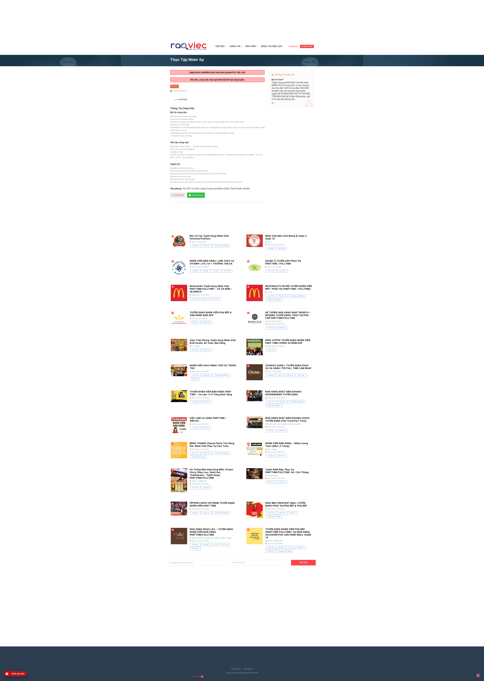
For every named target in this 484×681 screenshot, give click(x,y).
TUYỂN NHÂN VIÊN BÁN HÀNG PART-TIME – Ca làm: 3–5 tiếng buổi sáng (211, 393)
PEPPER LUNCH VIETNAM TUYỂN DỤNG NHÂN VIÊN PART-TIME (212, 504)
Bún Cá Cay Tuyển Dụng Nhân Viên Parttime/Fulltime (209, 237)
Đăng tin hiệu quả (271, 46)
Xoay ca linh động (274, 300)
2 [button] (274, 103)
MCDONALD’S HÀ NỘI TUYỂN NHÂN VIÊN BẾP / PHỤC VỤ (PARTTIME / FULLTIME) (288, 287)
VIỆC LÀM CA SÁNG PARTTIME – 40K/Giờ (208, 419)
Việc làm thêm (236, 669)
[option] (291, 89)
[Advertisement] (242, 19)
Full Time (195, 246)
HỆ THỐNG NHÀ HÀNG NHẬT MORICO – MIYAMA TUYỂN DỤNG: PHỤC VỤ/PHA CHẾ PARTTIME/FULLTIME (288, 315)
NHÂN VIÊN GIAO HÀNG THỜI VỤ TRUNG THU (213, 367)
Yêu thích (179, 195)
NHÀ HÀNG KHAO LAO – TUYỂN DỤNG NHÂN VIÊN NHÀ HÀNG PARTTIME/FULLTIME (211, 532)
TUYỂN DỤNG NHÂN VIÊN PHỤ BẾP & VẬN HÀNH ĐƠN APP (211, 314)
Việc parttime (248, 669)
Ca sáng (270, 248)
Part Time (174, 86)
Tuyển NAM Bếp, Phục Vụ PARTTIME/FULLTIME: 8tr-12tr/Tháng (287, 471)
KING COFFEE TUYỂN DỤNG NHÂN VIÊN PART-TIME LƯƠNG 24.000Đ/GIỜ (287, 341)
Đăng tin (235, 46)
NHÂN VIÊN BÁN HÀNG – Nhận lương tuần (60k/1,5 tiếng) (286, 444)
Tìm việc (220, 46)
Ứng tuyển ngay (197, 195)
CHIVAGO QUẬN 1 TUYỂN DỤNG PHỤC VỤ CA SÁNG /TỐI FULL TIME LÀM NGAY (288, 367)
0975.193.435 (253, 673)
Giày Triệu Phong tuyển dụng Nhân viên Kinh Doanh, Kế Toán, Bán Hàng (213, 341)
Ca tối (194, 299)
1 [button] (272, 103)
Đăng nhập (308, 46)
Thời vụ (194, 379)
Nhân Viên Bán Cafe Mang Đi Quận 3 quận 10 (286, 237)
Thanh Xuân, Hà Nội (180, 91)
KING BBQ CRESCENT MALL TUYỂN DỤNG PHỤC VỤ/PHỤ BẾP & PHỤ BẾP (286, 504)
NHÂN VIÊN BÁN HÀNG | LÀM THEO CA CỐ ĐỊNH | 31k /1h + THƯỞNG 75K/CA (212, 262)
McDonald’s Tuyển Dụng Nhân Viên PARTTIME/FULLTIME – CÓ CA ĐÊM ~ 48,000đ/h (211, 289)
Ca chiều (195, 271)
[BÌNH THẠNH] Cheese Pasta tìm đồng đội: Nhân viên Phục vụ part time (212, 444)
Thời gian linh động (221, 246)
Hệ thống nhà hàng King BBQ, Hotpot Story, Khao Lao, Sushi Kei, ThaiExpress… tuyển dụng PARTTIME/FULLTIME (211, 473)
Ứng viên (250, 46)
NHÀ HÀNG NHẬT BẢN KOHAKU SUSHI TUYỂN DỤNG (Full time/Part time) (287, 419)
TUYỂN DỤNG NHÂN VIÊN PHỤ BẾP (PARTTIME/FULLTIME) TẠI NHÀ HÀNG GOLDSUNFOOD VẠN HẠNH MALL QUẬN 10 (288, 533)
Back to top (196, 676)
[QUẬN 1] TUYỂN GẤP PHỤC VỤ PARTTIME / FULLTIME (283, 262)
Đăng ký (294, 46)
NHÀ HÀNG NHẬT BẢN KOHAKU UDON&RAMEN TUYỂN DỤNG (283, 393)
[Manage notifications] (478, 675)
